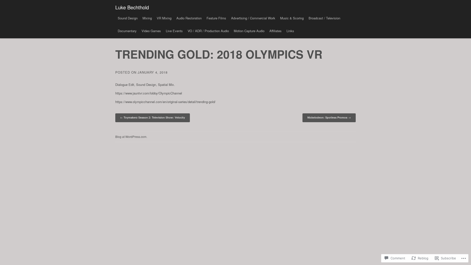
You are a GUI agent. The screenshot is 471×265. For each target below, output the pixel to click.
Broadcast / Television (324, 18)
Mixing (147, 18)
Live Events (174, 30)
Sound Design (128, 18)
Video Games (151, 30)
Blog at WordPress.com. (131, 137)
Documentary (127, 30)
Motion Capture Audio (249, 30)
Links (290, 30)
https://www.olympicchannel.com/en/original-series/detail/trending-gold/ (165, 101)
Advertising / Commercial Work (253, 18)
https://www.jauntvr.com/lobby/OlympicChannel (148, 93)
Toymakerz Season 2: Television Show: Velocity (152, 117)
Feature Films (216, 18)
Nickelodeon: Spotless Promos (329, 117)
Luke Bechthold (132, 7)
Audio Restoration (189, 18)
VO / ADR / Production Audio (208, 30)
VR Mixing (164, 18)
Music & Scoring (292, 18)
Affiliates (275, 30)
